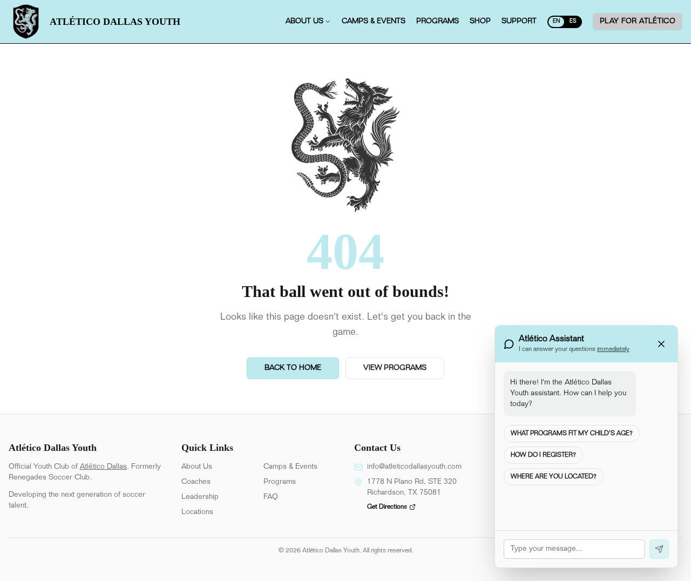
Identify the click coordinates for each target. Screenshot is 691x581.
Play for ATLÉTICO (637, 21)
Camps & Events (290, 467)
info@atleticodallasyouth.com (414, 467)
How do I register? (543, 455)
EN (556, 21)
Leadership (200, 497)
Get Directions (387, 507)
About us (304, 21)
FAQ (270, 497)
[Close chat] (661, 344)
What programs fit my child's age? (572, 433)
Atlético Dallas (103, 467)
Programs (279, 482)
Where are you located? (554, 477)
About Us (196, 467)
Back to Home (293, 368)
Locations (197, 512)
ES (573, 21)
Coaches (196, 482)
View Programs (394, 368)
